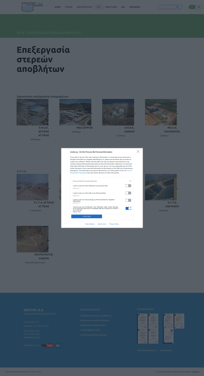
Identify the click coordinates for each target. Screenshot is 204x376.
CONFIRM (87, 216)
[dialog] (102, 188)
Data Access (102, 224)
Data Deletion (90, 224)
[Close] (139, 152)
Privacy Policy (114, 224)
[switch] (128, 185)
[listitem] (102, 181)
